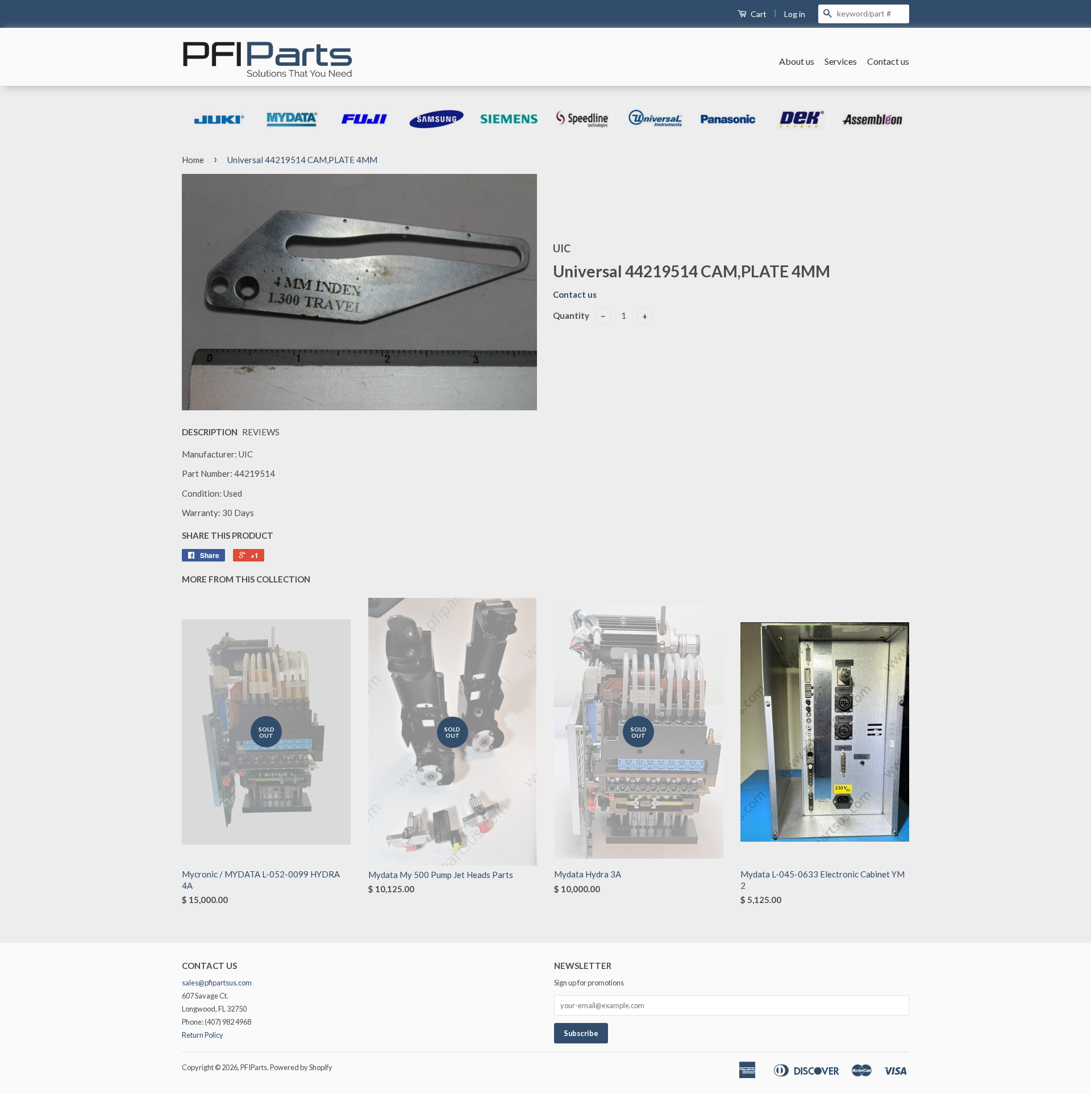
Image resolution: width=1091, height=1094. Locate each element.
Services (841, 61)
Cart (758, 14)
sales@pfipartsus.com (217, 982)
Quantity (571, 315)
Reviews (261, 432)
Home (193, 160)
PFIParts (253, 1067)
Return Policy (202, 1034)
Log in (794, 14)
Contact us (888, 61)
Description (210, 432)
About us (796, 61)
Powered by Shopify (301, 1067)
